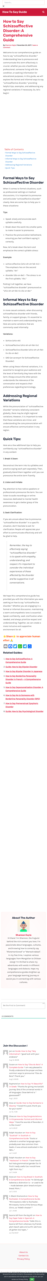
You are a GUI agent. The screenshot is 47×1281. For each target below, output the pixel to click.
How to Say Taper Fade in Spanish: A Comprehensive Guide (25, 1218)
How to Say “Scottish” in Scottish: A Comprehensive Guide (22, 1135)
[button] (43, 12)
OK (32, 1279)
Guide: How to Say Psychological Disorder (24, 711)
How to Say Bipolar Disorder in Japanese (24, 671)
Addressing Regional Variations (18, 165)
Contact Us (24, 1255)
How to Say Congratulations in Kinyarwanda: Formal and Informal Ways (25, 1119)
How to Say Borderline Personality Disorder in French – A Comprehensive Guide (23, 679)
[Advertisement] (23, 121)
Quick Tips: (10, 168)
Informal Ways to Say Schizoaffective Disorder (20, 160)
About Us (23, 1252)
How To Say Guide (14, 12)
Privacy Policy (23, 1259)
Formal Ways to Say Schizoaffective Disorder (20, 154)
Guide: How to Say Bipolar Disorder (21, 667)
